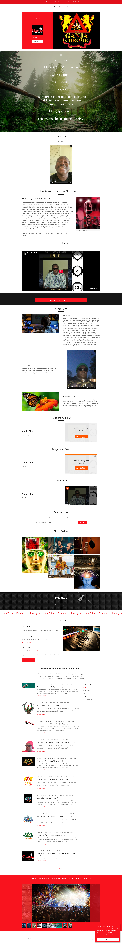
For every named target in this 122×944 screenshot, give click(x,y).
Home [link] (55, 6)
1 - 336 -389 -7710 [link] (26, 642)
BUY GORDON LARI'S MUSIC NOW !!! (61, 300)
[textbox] (55, 522)
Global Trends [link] (86, 690)
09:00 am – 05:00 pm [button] (34, 650)
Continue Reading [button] (41, 695)
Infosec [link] (85, 696)
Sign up (82, 522)
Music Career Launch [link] (88, 699)
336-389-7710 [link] (37, 18)
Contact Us (37, 41)
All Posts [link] (85, 687)
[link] (37, 30)
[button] (40, 650)
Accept (108, 939)
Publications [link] (63, 6)
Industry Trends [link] (87, 693)
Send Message (28, 660)
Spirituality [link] (85, 702)
